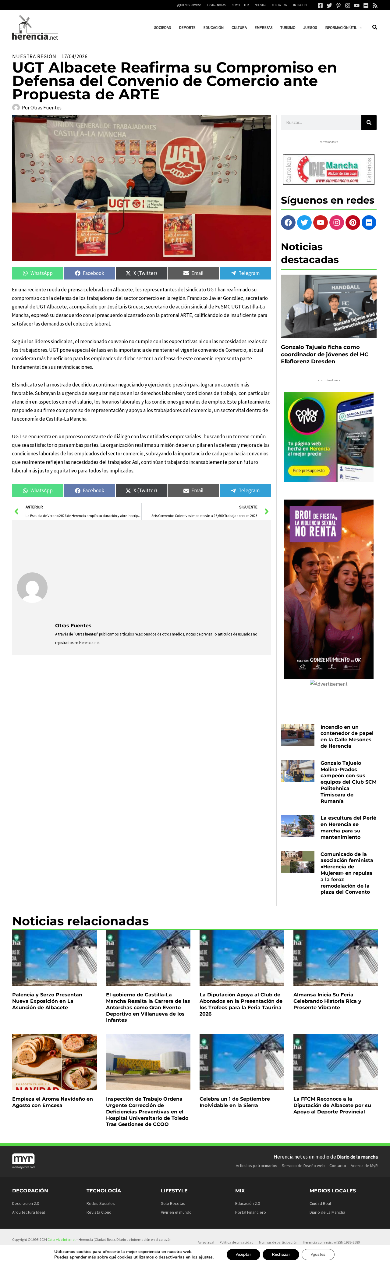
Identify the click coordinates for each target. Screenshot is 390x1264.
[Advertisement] (160, 571)
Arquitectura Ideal (28, 1212)
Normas (260, 5)
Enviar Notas (216, 5)
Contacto (337, 1165)
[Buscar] (369, 122)
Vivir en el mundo (176, 1212)
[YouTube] (357, 5)
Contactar (279, 5)
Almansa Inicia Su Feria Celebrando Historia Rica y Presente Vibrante (327, 1001)
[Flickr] (366, 5)
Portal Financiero (250, 1212)
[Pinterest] (338, 5)
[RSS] (375, 5)
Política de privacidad (237, 1242)
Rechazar (281, 1254)
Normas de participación (278, 1242)
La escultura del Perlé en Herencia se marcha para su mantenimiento (348, 827)
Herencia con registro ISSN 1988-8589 (331, 1242)
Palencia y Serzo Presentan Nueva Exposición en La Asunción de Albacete (47, 1001)
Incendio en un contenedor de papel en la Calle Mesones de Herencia (347, 736)
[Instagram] (347, 5)
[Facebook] (320, 5)
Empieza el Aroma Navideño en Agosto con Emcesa (52, 1102)
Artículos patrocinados (256, 1165)
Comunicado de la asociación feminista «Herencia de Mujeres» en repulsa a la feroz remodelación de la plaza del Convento (347, 873)
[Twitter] (329, 5)
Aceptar (243, 1254)
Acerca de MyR (364, 1165)
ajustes (206, 1257)
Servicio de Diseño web (303, 1165)
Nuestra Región (34, 56)
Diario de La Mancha (327, 1212)
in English (300, 5)
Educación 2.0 (247, 1203)
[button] (359, 27)
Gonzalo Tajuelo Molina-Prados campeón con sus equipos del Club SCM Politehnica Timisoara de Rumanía (349, 782)
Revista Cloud (99, 1212)
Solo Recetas (173, 1203)
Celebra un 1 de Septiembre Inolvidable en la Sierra (235, 1102)
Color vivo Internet (62, 1239)
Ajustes (318, 1254)
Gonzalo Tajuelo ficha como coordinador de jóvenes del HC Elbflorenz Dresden (324, 354)
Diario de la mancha (357, 1157)
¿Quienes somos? (189, 5)
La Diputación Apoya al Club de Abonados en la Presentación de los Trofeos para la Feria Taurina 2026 (241, 1004)
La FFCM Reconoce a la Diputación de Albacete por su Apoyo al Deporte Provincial (332, 1105)
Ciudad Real (320, 1203)
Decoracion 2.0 (25, 1203)
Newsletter (240, 5)
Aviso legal (206, 1242)
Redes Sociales (101, 1203)
